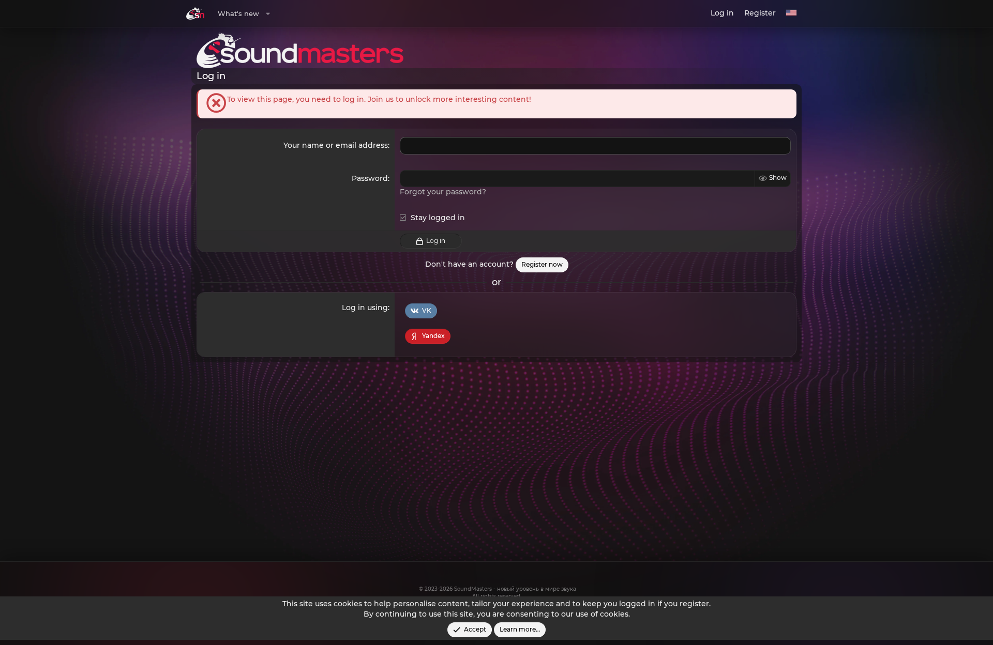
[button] (268, 13)
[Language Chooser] (791, 13)
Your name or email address (335, 145)
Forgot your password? (443, 191)
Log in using (365, 307)
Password (370, 178)
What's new (238, 13)
